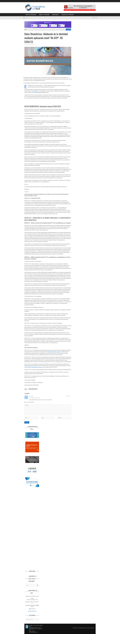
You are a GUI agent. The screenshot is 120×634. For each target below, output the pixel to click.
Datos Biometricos (33, 389)
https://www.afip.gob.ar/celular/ (35, 367)
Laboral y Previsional (44, 14)
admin (34, 44)
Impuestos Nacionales (31, 14)
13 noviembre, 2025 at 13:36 (34, 397)
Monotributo (55, 14)
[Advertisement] (32, 509)
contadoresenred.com (32, 610)
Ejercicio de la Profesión (67, 14)
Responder (68, 396)
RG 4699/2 (34, 91)
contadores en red (82, 627)
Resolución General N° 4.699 (54, 351)
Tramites (68, 29)
